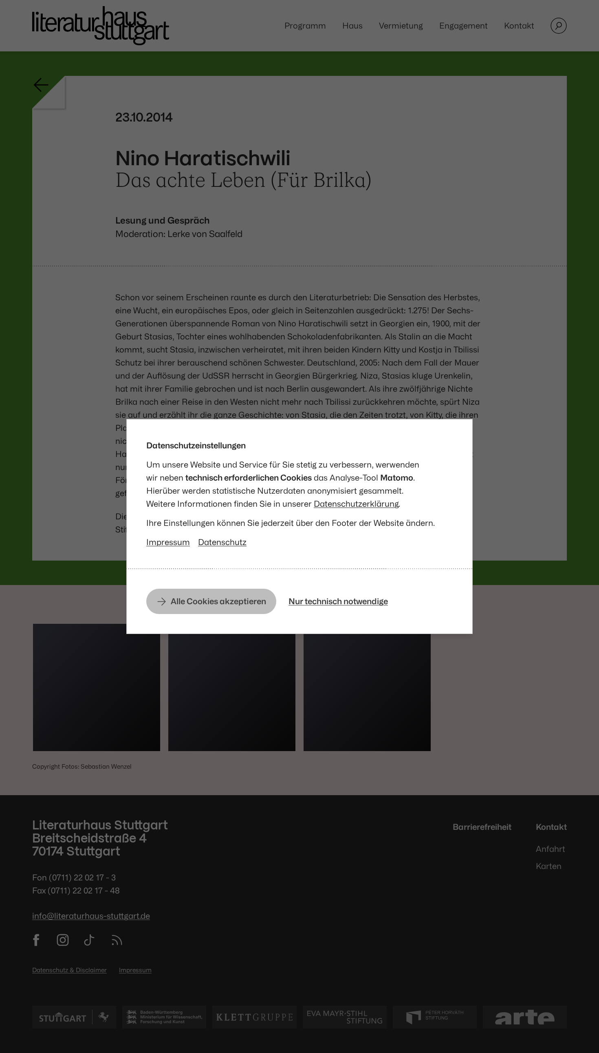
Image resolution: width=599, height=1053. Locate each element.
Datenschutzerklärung (356, 503)
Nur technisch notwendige (338, 601)
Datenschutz (222, 542)
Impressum (168, 542)
